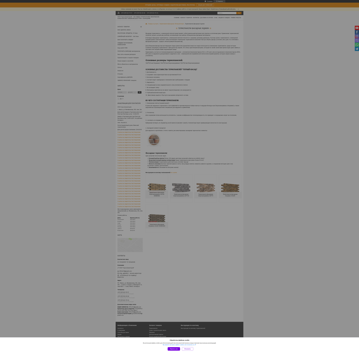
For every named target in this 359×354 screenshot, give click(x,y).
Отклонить (187, 349)
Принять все (174, 349)
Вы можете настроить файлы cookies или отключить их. (179, 344)
